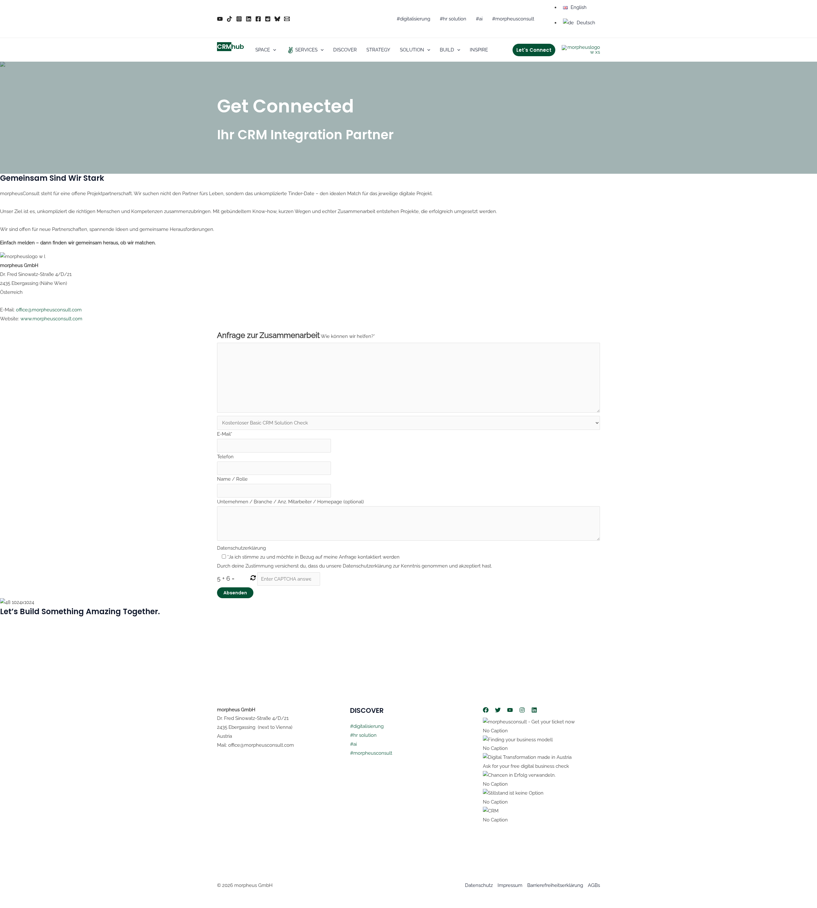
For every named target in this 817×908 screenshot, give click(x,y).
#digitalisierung (367, 726)
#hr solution (363, 735)
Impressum (510, 885)
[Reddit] (268, 19)
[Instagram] (239, 19)
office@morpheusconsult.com (49, 310)
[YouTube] (220, 19)
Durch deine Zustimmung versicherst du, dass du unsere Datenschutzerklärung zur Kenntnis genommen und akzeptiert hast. (354, 566)
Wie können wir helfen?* (348, 336)
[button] (273, 50)
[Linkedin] (248, 19)
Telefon (225, 457)
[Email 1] (287, 19)
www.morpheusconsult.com (51, 319)
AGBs (594, 885)
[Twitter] (498, 710)
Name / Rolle (232, 479)
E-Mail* (224, 434)
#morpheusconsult (371, 753)
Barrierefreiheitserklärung (555, 885)
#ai (353, 744)
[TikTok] (229, 19)
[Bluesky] (277, 19)
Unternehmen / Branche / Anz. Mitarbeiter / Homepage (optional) (290, 502)
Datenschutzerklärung (241, 548)
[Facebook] (258, 19)
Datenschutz (479, 885)
